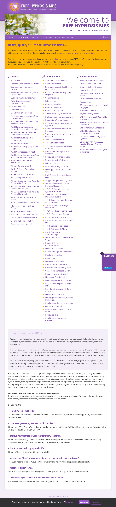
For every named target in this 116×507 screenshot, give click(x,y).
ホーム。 (12, 37)
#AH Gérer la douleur (20, 143)
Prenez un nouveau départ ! (91, 110)
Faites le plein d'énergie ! (21, 224)
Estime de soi (50, 101)
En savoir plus (71, 502)
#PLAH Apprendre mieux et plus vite (59, 221)
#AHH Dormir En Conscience (92, 128)
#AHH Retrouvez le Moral (56, 229)
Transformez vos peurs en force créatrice (59, 135)
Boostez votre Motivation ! (56, 274)
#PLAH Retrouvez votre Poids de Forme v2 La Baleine (25, 187)
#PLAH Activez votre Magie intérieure (56, 206)
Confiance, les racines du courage (55, 319)
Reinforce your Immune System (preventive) (24, 93)
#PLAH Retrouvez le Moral (56, 217)
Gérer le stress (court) (54, 107)
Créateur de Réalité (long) (91, 84)
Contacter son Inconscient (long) (25, 84)
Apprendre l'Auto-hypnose (56, 80)
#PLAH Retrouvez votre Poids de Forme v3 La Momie (25, 193)
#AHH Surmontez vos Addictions (25, 202)
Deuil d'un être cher (53, 255)
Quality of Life (53, 76)
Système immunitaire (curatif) (23, 98)
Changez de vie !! (52, 258)
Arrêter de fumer (18, 106)
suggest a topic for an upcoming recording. (76, 53)
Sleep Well (15, 80)
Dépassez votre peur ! (54, 248)
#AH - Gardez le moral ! (55, 139)
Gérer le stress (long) (54, 104)
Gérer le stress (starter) (55, 110)
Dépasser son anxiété (54, 294)
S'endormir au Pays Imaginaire (58, 267)
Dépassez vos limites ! (54, 261)
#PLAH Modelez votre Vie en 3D (58, 211)
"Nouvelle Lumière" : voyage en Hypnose (93, 137)
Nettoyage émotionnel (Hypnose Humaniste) (59, 298)
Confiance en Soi (52, 98)
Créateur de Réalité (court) (91, 87)
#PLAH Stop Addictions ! (21, 177)
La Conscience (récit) (88, 90)
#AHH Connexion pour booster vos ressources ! (58, 201)
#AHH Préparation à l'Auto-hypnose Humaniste (57, 195)
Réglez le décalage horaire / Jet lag (58, 284)
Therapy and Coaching (64, 37)
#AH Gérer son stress (54, 143)
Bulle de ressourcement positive (59, 117)
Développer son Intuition (90, 98)
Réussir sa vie (85, 102)
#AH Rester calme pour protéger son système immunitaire (25, 156)
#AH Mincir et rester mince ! (23, 152)
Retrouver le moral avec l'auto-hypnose (58, 129)
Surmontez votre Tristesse (56, 160)
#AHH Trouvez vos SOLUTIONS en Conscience (93, 118)
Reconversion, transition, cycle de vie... (58, 310)
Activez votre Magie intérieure (58, 113)
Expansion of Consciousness (92, 80)
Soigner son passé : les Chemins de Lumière (58, 88)
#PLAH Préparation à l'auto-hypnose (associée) (57, 190)
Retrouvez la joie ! (52, 315)
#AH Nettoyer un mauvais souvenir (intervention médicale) (24, 128)
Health (14, 76)
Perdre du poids (17, 109)
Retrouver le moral (53, 84)
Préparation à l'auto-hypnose (57, 120)
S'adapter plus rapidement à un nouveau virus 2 (24, 122)
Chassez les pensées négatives (58, 271)
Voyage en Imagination (89, 113)
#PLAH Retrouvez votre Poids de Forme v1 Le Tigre (25, 182)
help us (56, 59)
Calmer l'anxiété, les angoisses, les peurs (58, 93)
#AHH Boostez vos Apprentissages (53, 233)
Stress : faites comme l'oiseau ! (24, 217)
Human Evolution (88, 76)
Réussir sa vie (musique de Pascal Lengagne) (94, 106)
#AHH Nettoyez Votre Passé (23, 174)
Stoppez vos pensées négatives (58, 180)
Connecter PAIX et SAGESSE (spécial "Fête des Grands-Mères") (91, 144)
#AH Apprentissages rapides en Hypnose (58, 147)
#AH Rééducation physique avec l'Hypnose (24, 147)
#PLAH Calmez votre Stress (57, 214)
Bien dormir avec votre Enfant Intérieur (58, 290)
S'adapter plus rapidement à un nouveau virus (24, 117)
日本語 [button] (104, 37)
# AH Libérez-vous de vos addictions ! (22, 161)
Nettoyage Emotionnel (55, 277)
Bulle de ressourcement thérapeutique (21, 102)
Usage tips (35, 37)
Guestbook (47, 37)
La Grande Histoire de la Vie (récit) (91, 94)
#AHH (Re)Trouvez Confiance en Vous (59, 238)
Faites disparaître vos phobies (58, 280)
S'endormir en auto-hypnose (23, 113)
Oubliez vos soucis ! (53, 306)
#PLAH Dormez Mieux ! (21, 166)
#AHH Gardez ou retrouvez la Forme (23, 198)
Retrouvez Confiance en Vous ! (58, 157)
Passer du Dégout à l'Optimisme (59, 251)
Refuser (96, 502)
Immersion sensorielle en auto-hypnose (58, 124)
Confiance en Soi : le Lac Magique (59, 303)
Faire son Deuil (51, 163)
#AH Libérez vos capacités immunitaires (22, 139)
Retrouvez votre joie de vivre (57, 166)
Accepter (84, 502)
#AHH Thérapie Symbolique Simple (23, 170)
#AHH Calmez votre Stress (56, 226)
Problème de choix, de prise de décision (58, 176)
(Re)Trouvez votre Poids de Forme (22, 207)
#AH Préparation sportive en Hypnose (57, 152)
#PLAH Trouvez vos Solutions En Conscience (94, 123)
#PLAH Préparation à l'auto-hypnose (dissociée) (57, 184)
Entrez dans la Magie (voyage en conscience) (93, 150)
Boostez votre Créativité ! (56, 264)
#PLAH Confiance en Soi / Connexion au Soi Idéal (90, 132)
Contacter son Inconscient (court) (22, 88)
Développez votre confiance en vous (58, 170)
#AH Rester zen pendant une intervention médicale (23, 133)
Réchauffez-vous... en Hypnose (24, 214)
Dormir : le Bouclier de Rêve (22, 221)
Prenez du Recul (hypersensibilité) (52, 244)
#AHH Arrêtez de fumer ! (21, 211)
